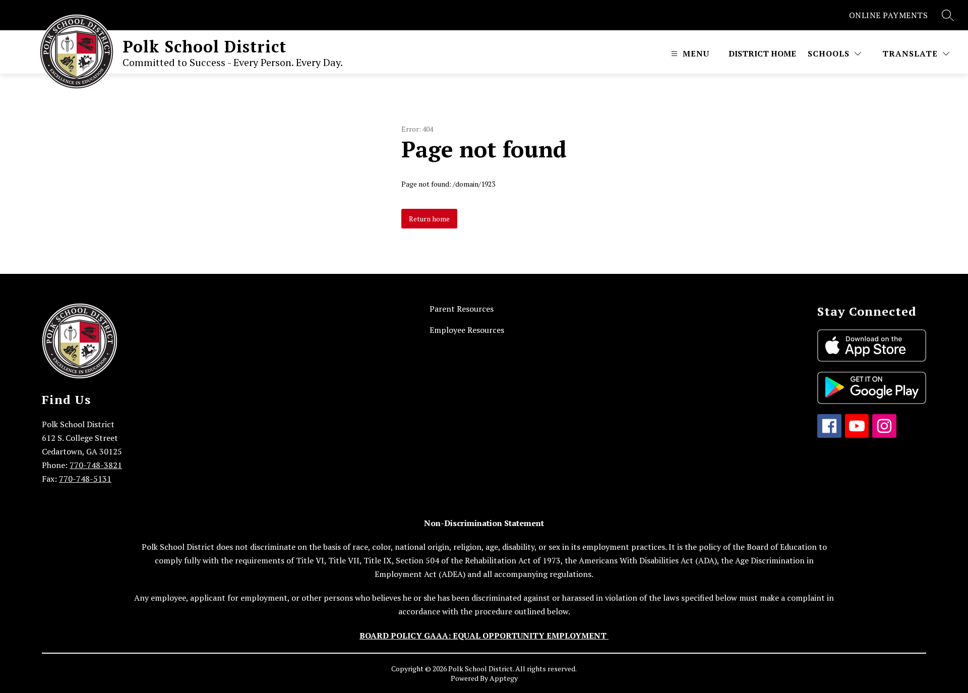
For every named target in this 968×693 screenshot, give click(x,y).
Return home (429, 218)
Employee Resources (467, 329)
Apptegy (504, 678)
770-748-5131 (85, 478)
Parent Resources (462, 308)
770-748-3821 (96, 465)
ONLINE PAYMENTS (888, 15)
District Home (762, 53)
